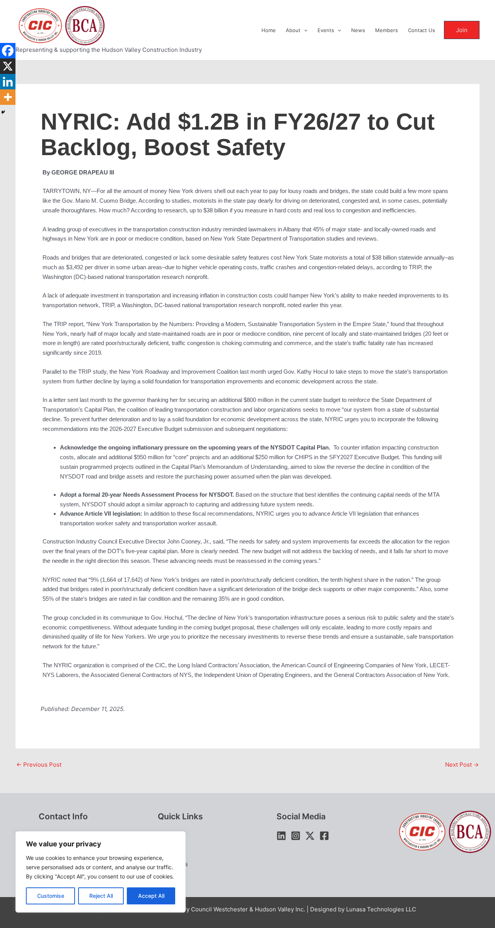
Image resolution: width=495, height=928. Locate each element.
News (358, 30)
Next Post (462, 764)
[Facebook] (7, 50)
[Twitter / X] (310, 836)
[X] (7, 66)
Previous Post (38, 764)
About (293, 30)
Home (268, 30)
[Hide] (3, 112)
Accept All (151, 895)
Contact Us (421, 30)
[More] (7, 97)
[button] (303, 30)
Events (325, 30)
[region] (100, 872)
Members (386, 30)
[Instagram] (295, 836)
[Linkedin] (7, 81)
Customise (50, 895)
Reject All (101, 895)
